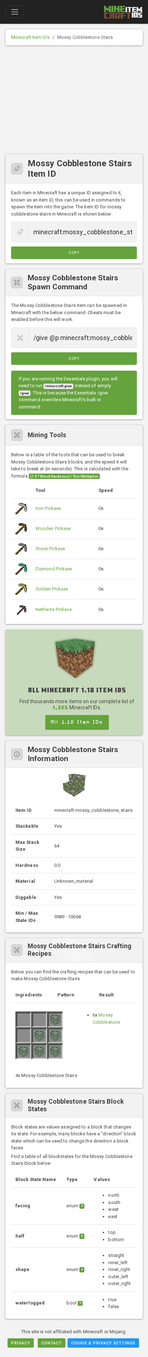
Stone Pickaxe (50, 548)
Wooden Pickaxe (53, 528)
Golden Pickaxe (52, 589)
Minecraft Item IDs (30, 37)
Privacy (20, 1343)
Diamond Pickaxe (54, 568)
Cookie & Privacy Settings (103, 1343)
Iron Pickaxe (48, 508)
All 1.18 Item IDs (77, 722)
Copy (74, 253)
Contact (51, 1343)
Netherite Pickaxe (54, 609)
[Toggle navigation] (15, 12)
